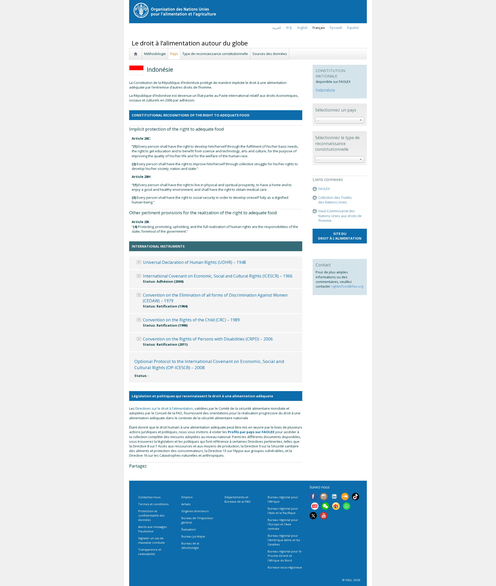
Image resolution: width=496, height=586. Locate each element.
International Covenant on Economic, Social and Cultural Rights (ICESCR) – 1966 (217, 276)
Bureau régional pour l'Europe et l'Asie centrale (283, 524)
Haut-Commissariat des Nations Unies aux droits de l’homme (340, 216)
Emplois (186, 497)
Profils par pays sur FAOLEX (251, 432)
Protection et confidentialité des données (151, 515)
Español (353, 28)
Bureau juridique (193, 536)
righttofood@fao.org (347, 286)
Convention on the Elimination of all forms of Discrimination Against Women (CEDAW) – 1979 (215, 298)
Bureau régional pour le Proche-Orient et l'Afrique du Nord (284, 555)
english (302, 28)
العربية (276, 28)
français (319, 28)
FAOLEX (324, 188)
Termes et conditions (153, 504)
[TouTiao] (315, 506)
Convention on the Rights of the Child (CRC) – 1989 (191, 320)
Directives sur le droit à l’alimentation (164, 408)
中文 (289, 28)
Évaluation (188, 529)
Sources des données (269, 53)
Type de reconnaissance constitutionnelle (215, 53)
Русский (336, 28)
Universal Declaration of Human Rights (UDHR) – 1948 (194, 262)
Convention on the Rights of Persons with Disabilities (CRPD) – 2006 (208, 339)
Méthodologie (155, 53)
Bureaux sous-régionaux (285, 567)
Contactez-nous (149, 497)
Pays (174, 53)
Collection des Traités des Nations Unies (335, 199)
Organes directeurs (194, 511)
